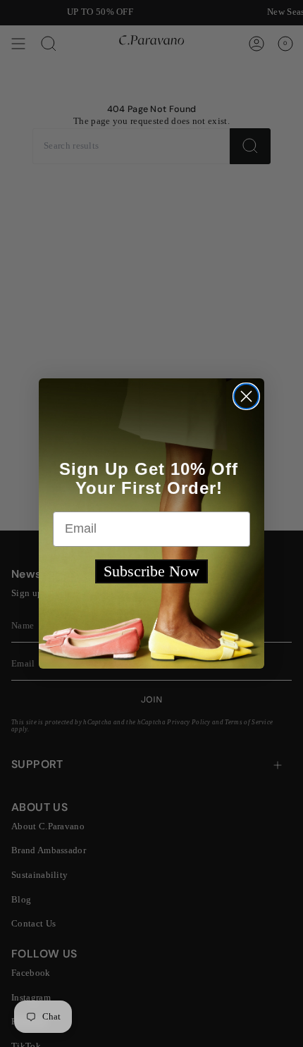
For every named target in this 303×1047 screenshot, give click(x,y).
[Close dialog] (246, 396)
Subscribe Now (151, 571)
